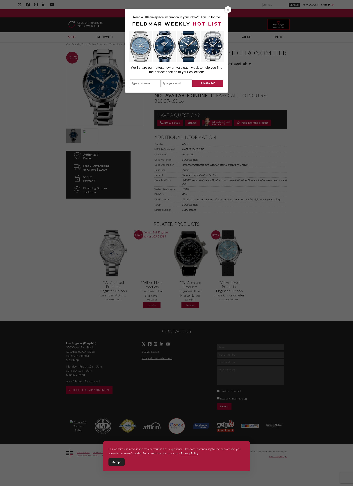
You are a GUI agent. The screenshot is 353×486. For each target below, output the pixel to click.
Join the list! (207, 83)
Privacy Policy (189, 453)
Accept (116, 462)
